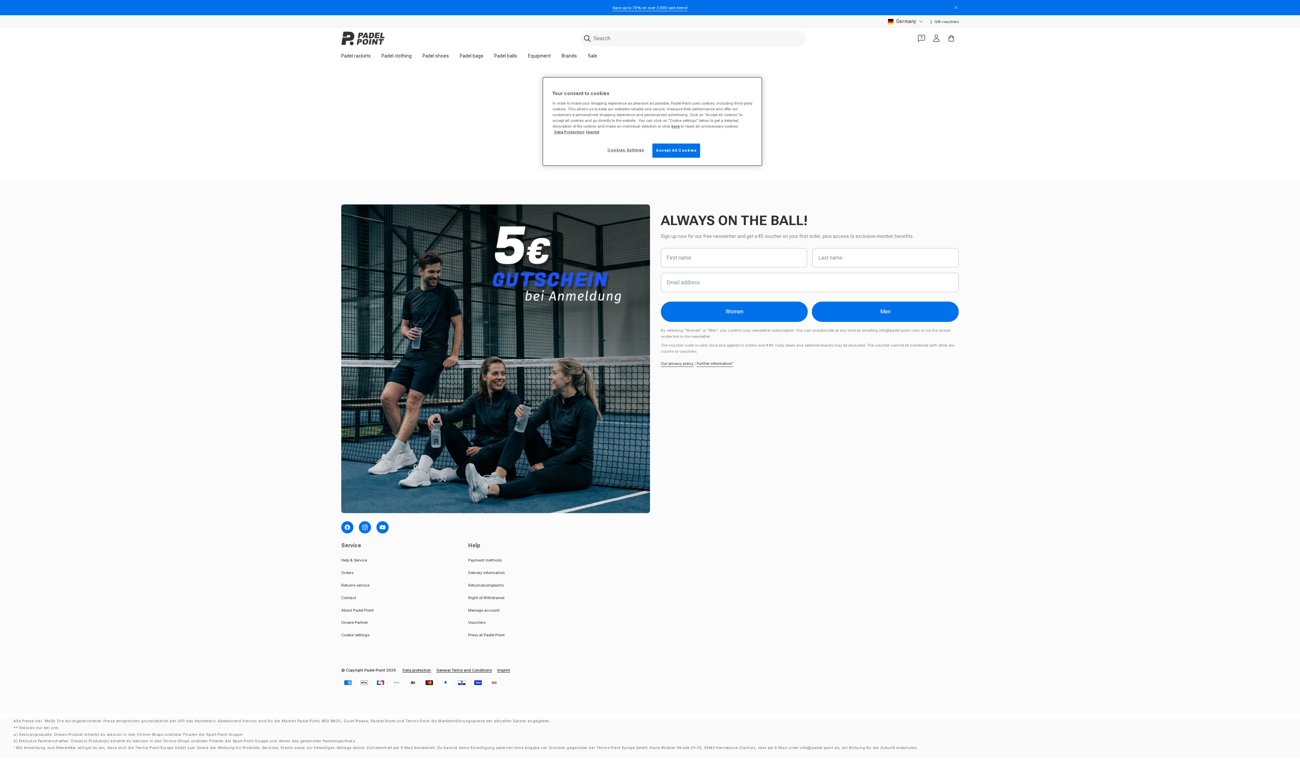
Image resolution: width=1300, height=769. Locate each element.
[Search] (587, 38)
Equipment (539, 56)
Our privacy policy (677, 363)
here (675, 126)
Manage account (484, 610)
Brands (569, 56)
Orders (347, 572)
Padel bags (471, 56)
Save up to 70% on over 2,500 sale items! (650, 7)
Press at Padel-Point (486, 635)
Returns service (355, 585)
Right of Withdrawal (486, 597)
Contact (348, 597)
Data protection (417, 670)
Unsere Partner (354, 622)
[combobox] (693, 38)
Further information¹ (715, 363)
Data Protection (569, 132)
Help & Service (354, 560)
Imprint (503, 670)
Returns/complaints (486, 585)
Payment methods (485, 560)
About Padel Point (357, 610)
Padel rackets (356, 56)
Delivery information (486, 572)
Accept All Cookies (676, 150)
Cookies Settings (625, 150)
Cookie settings (355, 635)
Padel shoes (435, 56)
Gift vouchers (946, 21)
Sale (592, 56)
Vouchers (476, 622)
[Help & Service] (921, 38)
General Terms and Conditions (464, 670)
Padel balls (505, 56)
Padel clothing (397, 56)
